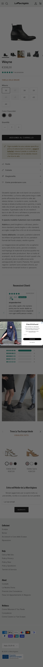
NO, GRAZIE (32, 342)
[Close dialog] (41, 322)
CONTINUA (32, 339)
